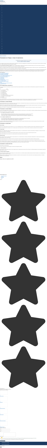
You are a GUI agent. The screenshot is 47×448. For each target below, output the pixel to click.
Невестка (2, 176)
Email (1, 430)
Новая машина (2, 414)
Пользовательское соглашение (5, 442)
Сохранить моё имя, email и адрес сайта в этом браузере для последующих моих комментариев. (12, 439)
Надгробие (2, 177)
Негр (1, 178)
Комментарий (1, 436)
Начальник (1, 402)
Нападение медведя (2, 408)
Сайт (0, 431)
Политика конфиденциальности (5, 444)
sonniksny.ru (2, 1)
